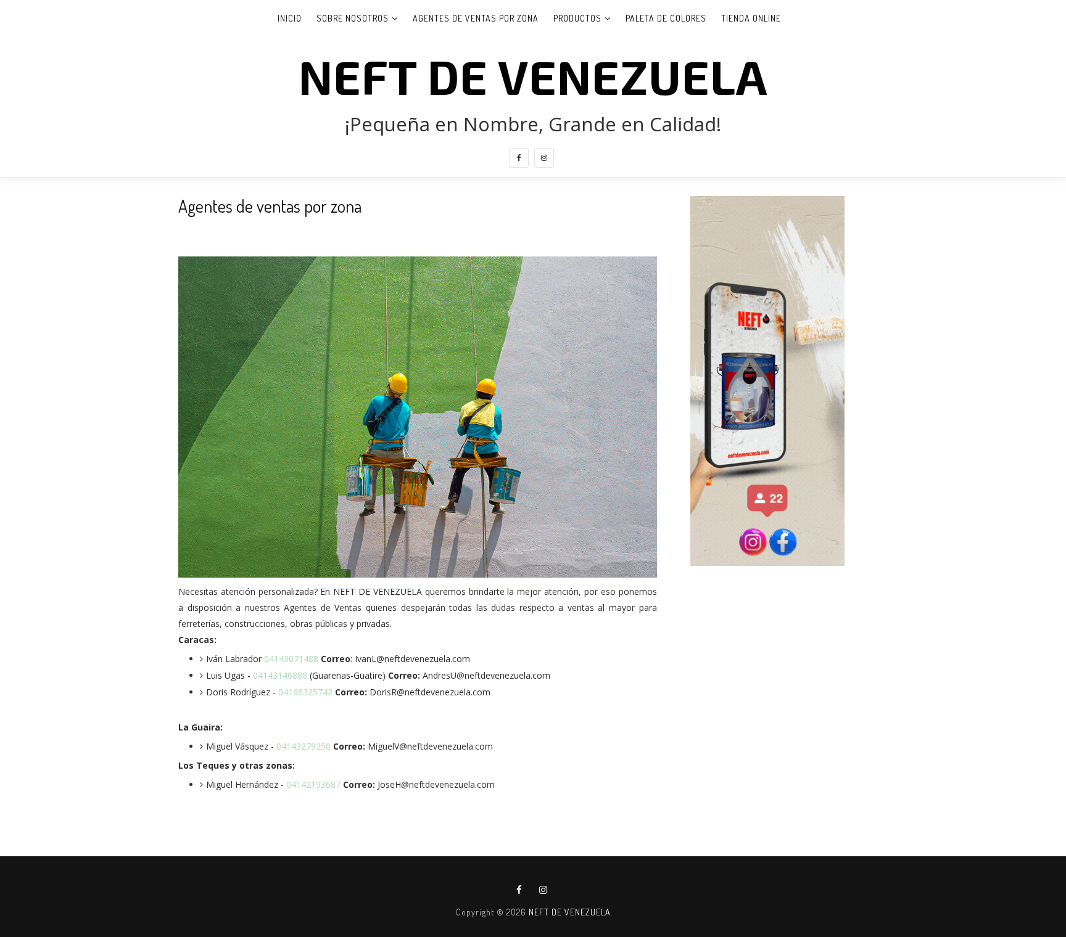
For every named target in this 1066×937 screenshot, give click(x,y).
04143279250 (304, 746)
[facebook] (519, 158)
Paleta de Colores (666, 18)
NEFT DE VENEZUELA (533, 75)
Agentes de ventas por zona (476, 18)
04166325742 (305, 692)
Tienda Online (751, 18)
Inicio (290, 18)
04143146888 (280, 675)
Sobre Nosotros (352, 18)
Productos (577, 18)
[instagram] (544, 158)
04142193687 (314, 784)
